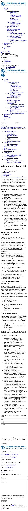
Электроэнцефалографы (13, 29)
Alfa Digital (13, 457)
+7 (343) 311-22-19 (5, 51)
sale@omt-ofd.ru (6, 53)
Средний (6, 172)
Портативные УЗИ (15, 25)
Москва (6, 60)
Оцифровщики (14, 13)
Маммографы (13, 12)
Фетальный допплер (15, 37)
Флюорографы (14, 19)
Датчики (24, 177)
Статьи (9, 46)
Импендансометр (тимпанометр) (15, 160)
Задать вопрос (4, 126)
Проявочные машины (15, 16)
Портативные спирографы (17, 35)
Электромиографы (12, 30)
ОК (1, 509)
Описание (3, 177)
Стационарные (7, 174)
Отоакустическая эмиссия (17, 42)
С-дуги (12, 18)
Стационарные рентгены (16, 20)
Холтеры (9, 27)
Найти (17, 123)
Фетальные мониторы (13, 36)
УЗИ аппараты (11, 22)
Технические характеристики (14, 177)
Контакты (6, 47)
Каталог (6, 9)
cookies (12, 505)
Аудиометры (10, 39)
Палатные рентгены (15, 15)
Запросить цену (5, 175)
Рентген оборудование (13, 11)
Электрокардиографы (12, 26)
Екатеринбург (7, 61)
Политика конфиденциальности (9, 454)
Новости (6, 44)
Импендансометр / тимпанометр (18, 40)
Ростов (5, 63)
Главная (6, 8)
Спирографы (10, 32)
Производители (8, 43)
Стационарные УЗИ (15, 23)
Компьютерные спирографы (17, 33)
